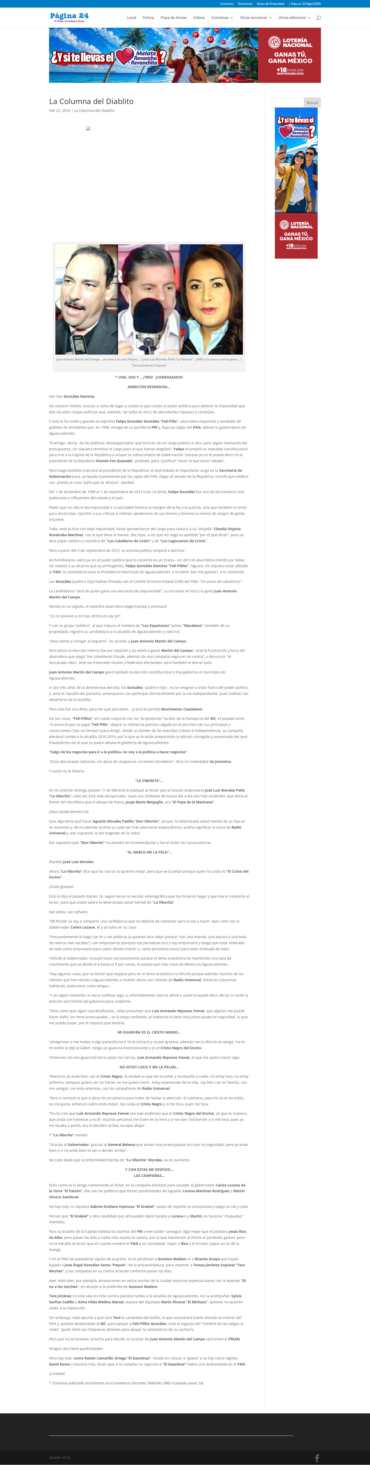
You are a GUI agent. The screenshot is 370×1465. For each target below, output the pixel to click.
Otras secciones (253, 18)
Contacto (227, 4)
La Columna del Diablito (94, 110)
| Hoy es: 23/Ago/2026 (305, 4)
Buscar (312, 102)
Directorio (245, 4)
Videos (199, 18)
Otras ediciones (292, 18)
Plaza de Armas (174, 18)
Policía (148, 18)
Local (131, 18)
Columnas (220, 18)
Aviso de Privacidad (270, 4)
